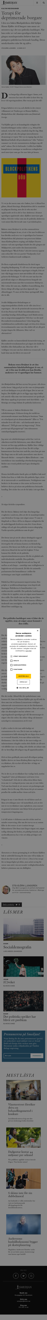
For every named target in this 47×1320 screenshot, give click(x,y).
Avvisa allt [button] (23, 682)
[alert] (23, 660)
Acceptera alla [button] (23, 676)
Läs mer (28, 651)
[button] (23, 688)
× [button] (37, 631)
